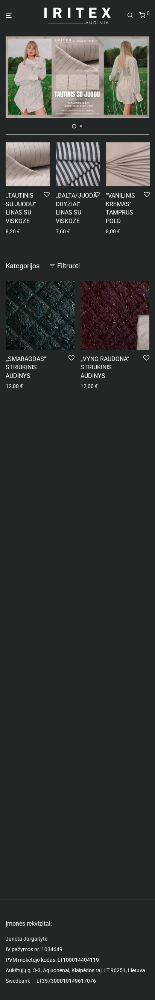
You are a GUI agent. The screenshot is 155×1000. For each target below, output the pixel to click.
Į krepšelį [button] (13, 231)
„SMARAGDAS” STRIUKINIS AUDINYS (26, 367)
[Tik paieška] (130, 15)
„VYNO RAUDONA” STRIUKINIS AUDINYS (105, 367)
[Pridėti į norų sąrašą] (47, 195)
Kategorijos (23, 266)
